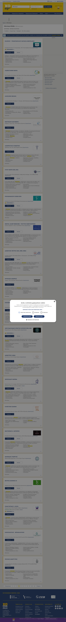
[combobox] (54, 301)
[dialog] (33, 311)
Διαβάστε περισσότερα (39, 307)
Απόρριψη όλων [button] (27, 316)
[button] (33, 309)
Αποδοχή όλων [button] (39, 316)
